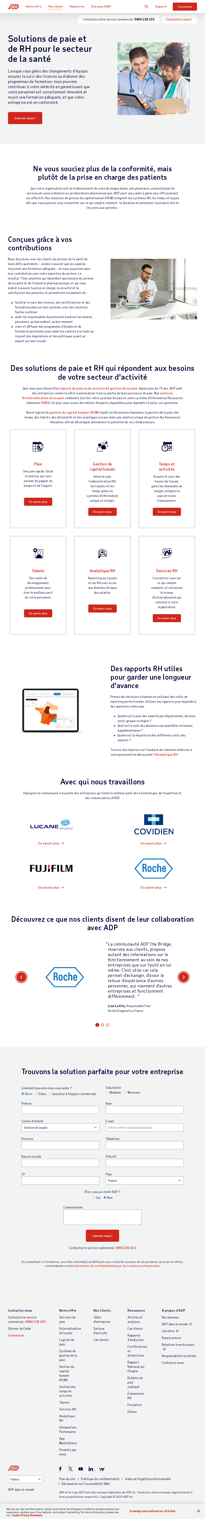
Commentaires (73, 1207)
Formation (135, 1405)
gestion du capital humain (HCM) (74, 412)
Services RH (166, 570)
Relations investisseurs (178, 1344)
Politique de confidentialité (100, 1479)
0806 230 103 (126, 1248)
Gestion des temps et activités (67, 1391)
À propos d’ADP (101, 6)
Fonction (27, 1139)
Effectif (111, 1156)
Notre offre (33, 6)
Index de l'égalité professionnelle (148, 1479)
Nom (109, 1103)
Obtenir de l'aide (19, 1328)
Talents (38, 570)
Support (161, 6)
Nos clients (55, 6)
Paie (38, 463)
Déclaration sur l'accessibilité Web (86, 1483)
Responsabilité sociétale (179, 1356)
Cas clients (101, 1340)
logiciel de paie (71, 388)
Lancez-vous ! (25, 118)
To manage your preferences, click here (153, 1510)
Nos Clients (102, 1310)
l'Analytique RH (166, 754)
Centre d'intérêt (32, 1121)
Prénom (26, 1103)
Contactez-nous (20, 1310)
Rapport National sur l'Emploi (136, 1366)
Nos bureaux (170, 1317)
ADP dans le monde (175, 1324)
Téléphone (113, 1139)
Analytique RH (102, 570)
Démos (132, 1411)
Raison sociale (31, 1156)
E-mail (110, 1121)
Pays (109, 1174)
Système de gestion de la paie (68, 1355)
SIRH (45, 403)
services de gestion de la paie (114, 388)
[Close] (198, 1511)
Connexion (185, 6)
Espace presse (171, 1338)
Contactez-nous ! (179, 19)
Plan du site (67, 1479)
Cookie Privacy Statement (27, 1515)
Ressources (77, 6)
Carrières (168, 1331)
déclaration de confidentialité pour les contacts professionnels (116, 1265)
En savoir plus (38, 501)
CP (23, 1174)
